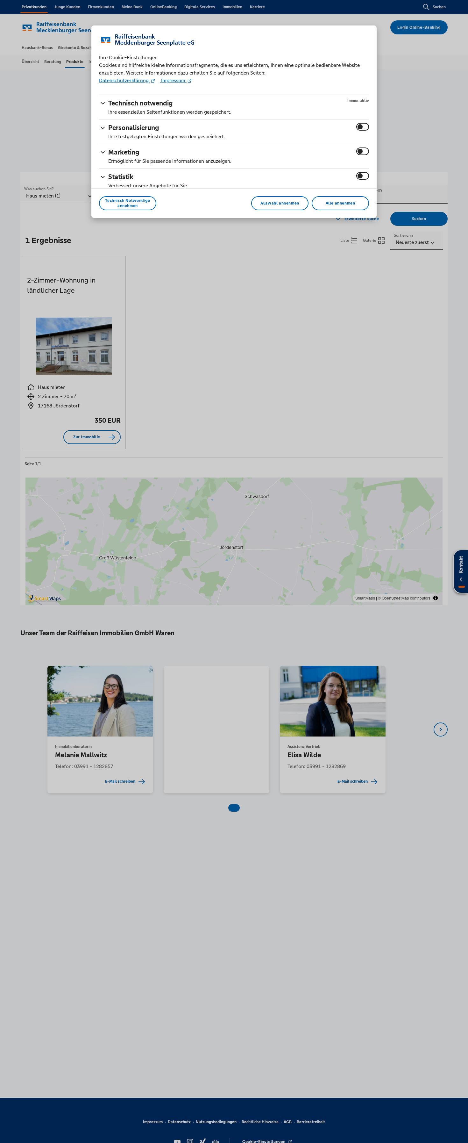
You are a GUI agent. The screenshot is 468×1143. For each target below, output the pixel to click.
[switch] (362, 127)
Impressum (173, 80)
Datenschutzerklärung (124, 80)
